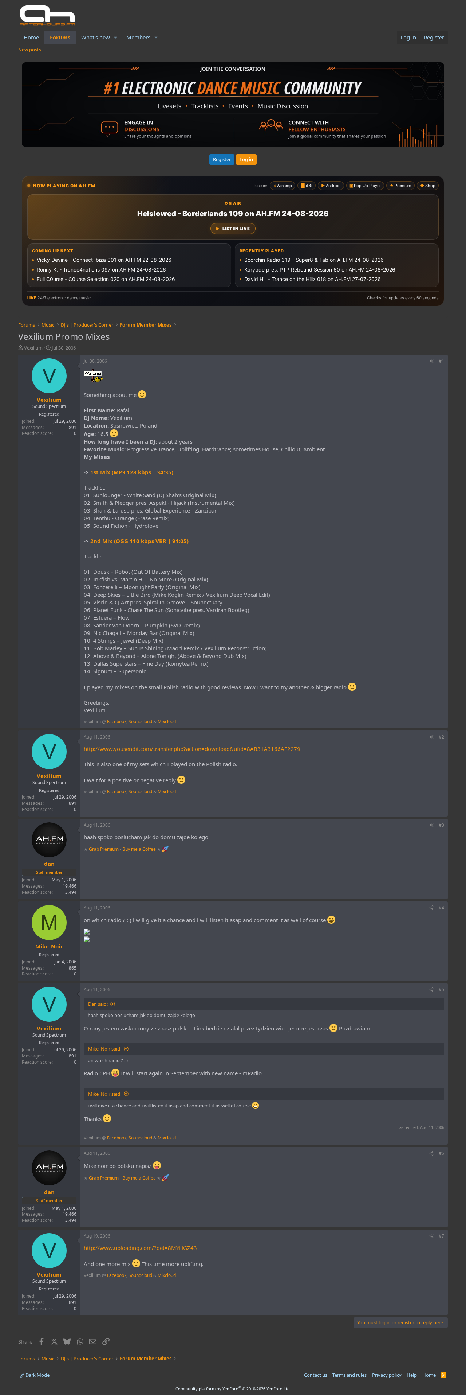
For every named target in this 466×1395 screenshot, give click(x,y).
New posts (29, 49)
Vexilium (33, 347)
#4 (441, 908)
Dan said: (98, 1004)
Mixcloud (167, 721)
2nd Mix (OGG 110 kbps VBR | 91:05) (139, 541)
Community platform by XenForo (233, 1388)
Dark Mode (37, 1375)
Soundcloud (140, 721)
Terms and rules (349, 1375)
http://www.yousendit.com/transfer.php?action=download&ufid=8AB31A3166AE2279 (192, 748)
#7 (441, 1236)
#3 (441, 825)
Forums (60, 37)
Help (412, 1375)
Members (138, 37)
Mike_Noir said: (104, 1048)
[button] (116, 37)
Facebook (116, 721)
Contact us (315, 1375)
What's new (95, 37)
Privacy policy (387, 1375)
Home (31, 37)
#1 (441, 361)
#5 (441, 989)
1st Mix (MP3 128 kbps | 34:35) (131, 472)
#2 (441, 737)
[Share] (431, 361)
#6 (441, 1153)
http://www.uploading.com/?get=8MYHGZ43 (140, 1247)
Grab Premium (104, 849)
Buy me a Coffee (139, 849)
